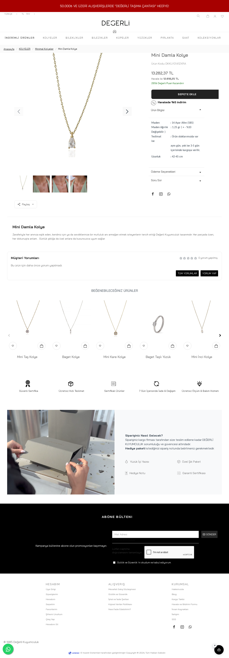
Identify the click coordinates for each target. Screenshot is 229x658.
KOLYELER (24, 48)
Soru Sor (156, 180)
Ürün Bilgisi (157, 110)
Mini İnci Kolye (201, 357)
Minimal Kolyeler (44, 48)
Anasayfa (9, 49)
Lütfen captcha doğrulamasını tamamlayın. (127, 550)
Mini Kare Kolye (114, 357)
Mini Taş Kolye (27, 357)
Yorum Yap (209, 273)
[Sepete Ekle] (41, 346)
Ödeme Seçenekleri (163, 171)
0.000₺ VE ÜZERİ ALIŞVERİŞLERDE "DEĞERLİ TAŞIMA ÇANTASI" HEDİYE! (115, 6)
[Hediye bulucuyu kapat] (215, 645)
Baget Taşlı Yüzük (158, 357)
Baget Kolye (71, 357)
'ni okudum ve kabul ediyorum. (144, 562)
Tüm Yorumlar (187, 273)
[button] (18, 111)
